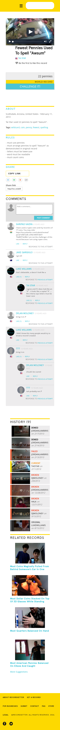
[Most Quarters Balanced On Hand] (30, 617)
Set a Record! (34, 697)
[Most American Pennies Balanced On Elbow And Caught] (30, 650)
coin (23, 127)
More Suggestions (19, 671)
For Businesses (10, 706)
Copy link (14, 173)
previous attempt (45, 280)
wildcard (15, 127)
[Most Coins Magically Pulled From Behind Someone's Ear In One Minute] (30, 553)
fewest (36, 127)
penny (29, 127)
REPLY (25, 244)
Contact (34, 706)
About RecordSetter (13, 697)
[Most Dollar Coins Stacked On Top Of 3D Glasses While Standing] (30, 585)
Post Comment (43, 218)
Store (51, 706)
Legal (5, 715)
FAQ (43, 706)
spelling (44, 127)
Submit (24, 706)
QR (26, 180)
